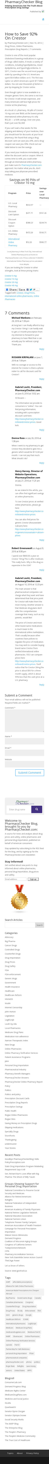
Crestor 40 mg (11, 285)
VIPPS (29, 1370)
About (20, 1453)
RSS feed (40, 848)
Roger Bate (10, 1366)
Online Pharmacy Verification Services (21, 1053)
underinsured (10, 1144)
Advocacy (9, 937)
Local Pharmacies (13, 1028)
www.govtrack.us (19, 1270)
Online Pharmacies (24, 46)
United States (19, 1370)
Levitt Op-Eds (11, 1024)
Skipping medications (14, 1127)
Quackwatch (10, 1407)
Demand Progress (13, 1238)
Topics (10, 1453)
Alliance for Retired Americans (18, 1196)
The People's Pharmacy (15, 1432)
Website (8, 759)
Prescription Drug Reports (16, 49)
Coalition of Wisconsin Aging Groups (21, 1241)
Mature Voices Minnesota (16, 1235)
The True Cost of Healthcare (17, 1440)
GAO (8, 1315)
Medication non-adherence (17, 1036)
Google (28, 1315)
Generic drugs (11, 978)
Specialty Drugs (12, 1131)
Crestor (20, 292)
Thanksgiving (10, 1139)
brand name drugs (25, 1298)
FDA (7, 970)
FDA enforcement (13, 974)
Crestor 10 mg (11, 279)
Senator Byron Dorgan (15, 1411)
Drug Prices (10, 46)
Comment (10, 707)
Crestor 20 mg (11, 282)
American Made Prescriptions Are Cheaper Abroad (22, 1292)
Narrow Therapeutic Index (16, 1040)
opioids (9, 1345)
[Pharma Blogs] (19, 913)
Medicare (9, 1328)
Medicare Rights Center (15, 1390)
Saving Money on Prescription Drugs (21, 1123)
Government (10, 982)
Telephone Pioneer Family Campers (20, 1222)
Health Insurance (12, 986)
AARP (8, 1282)
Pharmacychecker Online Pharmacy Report (24, 1082)
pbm (7, 1061)
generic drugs (17, 1315)
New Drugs (10, 1044)
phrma (28, 1362)
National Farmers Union (15, 1219)
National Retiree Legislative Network (21, 1212)
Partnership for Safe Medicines (18, 1349)
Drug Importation (12, 957)
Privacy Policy (32, 1453)
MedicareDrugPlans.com (16, 1394)
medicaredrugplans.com (15, 1332)
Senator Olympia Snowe (15, 1415)
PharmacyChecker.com (17, 43)
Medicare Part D (34, 1332)
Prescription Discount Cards (17, 1098)
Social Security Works (14, 1419)
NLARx (8, 1403)
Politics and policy (13, 1094)
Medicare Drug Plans (14, 1032)
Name (8, 736)
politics (37, 1362)
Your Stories (10, 1148)
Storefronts (10, 1135)
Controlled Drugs (12, 949)
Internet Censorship (13, 1007)
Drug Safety (10, 966)
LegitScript (9, 1020)
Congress (29, 1302)
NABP (8, 1336)
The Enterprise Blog (13, 1428)
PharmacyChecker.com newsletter (20, 855)
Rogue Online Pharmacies (16, 1115)
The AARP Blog (11, 1423)
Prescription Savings (14, 1106)
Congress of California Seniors (18, 1244)
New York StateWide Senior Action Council (23, 1257)
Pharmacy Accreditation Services (19, 1254)
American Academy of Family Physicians (22, 1209)
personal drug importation (16, 1353)
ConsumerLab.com (13, 1382)
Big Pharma (10, 941)
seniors (9, 1370)
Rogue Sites (10, 1119)
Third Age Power (12, 1260)
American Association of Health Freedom (23, 1225)
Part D (17, 1345)
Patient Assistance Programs (17, 1057)
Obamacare (17, 1336)
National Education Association (18, 1216)
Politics (8, 1090)
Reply (41, 349)
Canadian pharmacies (14, 1302)
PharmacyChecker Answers (17, 1077)
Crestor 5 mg (10, 275)
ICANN (25, 1319)
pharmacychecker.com (15, 1362)
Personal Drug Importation (17, 1065)
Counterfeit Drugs (13, 953)
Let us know (10, 1265)
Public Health (10, 1111)
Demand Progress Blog (15, 1386)
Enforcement (30, 1311)
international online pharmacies (19, 296)
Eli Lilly (20, 1311)
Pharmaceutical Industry (15, 1069)
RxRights (9, 1200)
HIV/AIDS (9, 999)
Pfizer (31, 1353)
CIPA (7, 1251)
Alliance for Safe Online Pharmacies (19, 1286)
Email (8, 748)
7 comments (35, 49)
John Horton (10, 1011)
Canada (38, 1298)
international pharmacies (15, 1323)
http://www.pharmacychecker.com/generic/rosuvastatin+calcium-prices (29, 532)
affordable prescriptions (22, 1282)
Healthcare (9, 991)
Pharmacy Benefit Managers (17, 1073)
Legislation (9, 1015)
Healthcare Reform (13, 995)
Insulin (7, 1003)
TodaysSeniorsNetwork (15, 1247)
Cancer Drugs (11, 945)
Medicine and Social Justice (17, 1399)
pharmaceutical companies (16, 1358)
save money (31, 1366)
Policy (7, 1086)
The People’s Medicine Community (20, 1436)
